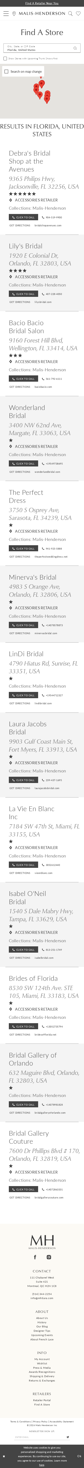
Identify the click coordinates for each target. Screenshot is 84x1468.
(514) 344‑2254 (42, 1294)
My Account (42, 1359)
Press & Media (42, 1368)
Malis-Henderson (49, 208)
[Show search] (71, 13)
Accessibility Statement (62, 1421)
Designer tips (42, 1331)
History (42, 1322)
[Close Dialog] (4, 1456)
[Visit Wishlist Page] (78, 13)
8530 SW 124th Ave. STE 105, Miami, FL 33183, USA (44, 991)
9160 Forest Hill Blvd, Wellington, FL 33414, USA (43, 344)
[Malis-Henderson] (42, 13)
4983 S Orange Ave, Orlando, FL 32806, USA (40, 590)
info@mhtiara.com (42, 1298)
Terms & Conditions (20, 1421)
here (41, 1465)
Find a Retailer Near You (42, 3)
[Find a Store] (14, 13)
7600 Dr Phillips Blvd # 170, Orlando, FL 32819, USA (44, 1154)
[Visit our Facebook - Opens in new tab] (35, 1257)
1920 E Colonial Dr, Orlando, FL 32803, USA (40, 259)
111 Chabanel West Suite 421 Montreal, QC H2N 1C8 (41, 1281)
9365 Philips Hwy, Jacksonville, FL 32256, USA (44, 182)
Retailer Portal (42, 1400)
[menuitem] (6, 13)
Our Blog (42, 1326)
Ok (79, 1456)
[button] (6, 13)
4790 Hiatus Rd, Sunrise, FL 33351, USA (43, 667)
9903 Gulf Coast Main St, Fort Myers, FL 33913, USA (43, 745)
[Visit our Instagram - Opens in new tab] (49, 1257)
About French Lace (42, 1339)
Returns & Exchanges (42, 1380)
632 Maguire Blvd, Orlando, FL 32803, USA (44, 1076)
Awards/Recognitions (42, 1372)
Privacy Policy (40, 1421)
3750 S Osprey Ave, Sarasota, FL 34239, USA (40, 513)
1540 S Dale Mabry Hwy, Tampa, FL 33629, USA (41, 914)
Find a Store (42, 1404)
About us (42, 1318)
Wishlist (42, 1363)
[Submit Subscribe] (67, 1437)
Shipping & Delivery (42, 1376)
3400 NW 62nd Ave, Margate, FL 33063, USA (40, 428)
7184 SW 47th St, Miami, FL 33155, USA (44, 830)
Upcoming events (42, 1335)
